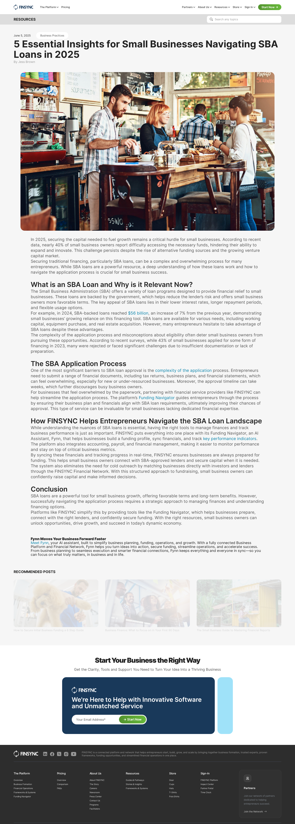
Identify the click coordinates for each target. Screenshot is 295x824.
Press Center (96, 796)
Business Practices (52, 35)
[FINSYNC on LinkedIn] (45, 754)
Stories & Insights (134, 784)
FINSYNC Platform (209, 780)
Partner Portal (207, 788)
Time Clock (206, 792)
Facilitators (95, 808)
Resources (220, 7)
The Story (94, 784)
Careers (93, 788)
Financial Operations (23, 788)
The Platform (48, 7)
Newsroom (95, 792)
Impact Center (207, 784)
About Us (203, 7)
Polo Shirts (174, 796)
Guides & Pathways (135, 780)
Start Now (268, 7)
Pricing (65, 7)
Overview (18, 780)
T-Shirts (173, 792)
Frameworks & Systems (25, 792)
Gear (171, 780)
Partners (187, 7)
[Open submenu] (58, 7)
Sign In (249, 7)
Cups (171, 784)
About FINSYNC (97, 780)
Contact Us (95, 800)
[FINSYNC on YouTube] (73, 754)
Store (236, 7)
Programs (94, 804)
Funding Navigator (22, 796)
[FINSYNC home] (23, 7)
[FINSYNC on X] (59, 754)
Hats (171, 788)
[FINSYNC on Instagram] (66, 754)
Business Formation (23, 784)
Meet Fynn (39, 543)
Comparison (62, 784)
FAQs (59, 788)
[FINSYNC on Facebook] (52, 754)
